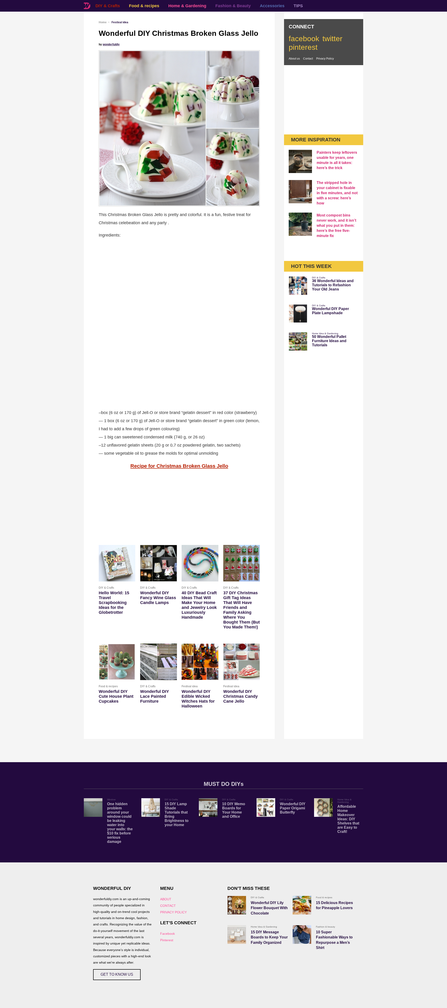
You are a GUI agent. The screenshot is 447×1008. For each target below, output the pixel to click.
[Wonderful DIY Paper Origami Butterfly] (266, 807)
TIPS (298, 5)
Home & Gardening (187, 5)
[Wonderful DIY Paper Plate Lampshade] (298, 313)
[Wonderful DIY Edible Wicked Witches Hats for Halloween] (200, 662)
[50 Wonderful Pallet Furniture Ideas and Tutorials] (298, 341)
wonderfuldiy (111, 44)
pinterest (303, 47)
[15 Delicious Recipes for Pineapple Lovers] (302, 905)
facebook (304, 38)
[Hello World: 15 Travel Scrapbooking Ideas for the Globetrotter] (117, 563)
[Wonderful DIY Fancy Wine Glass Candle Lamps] (158, 563)
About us (294, 58)
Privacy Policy (325, 58)
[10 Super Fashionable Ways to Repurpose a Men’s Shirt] (302, 934)
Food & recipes (144, 5)
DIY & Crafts (107, 5)
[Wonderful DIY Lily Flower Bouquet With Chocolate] (236, 905)
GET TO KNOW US (117, 974)
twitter (332, 38)
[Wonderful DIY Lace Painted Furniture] (158, 662)
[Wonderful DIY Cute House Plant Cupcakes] (117, 662)
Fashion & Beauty (233, 5)
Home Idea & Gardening (325, 333)
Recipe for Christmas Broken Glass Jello (179, 466)
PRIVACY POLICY (173, 912)
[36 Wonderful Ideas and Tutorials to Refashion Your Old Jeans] (298, 285)
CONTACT (168, 906)
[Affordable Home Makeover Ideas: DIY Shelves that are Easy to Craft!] (323, 807)
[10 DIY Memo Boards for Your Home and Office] (208, 807)
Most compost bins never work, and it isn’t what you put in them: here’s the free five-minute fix (336, 225)
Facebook (167, 933)
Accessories (272, 5)
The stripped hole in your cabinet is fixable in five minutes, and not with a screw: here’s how (337, 193)
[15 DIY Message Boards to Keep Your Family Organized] (236, 934)
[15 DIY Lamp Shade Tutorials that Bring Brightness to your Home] (150, 807)
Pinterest (166, 940)
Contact (308, 58)
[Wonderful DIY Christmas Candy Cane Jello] (241, 662)
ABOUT (165, 899)
